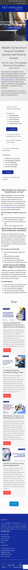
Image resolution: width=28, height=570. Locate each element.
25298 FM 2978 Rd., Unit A (8, 550)
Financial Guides (5, 535)
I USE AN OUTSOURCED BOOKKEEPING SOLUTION (13, 135)
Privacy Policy (4, 541)
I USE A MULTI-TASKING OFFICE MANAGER (11, 178)
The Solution (13, 129)
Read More (14, 504)
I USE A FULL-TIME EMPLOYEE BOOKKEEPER (10, 149)
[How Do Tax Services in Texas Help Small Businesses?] (14, 454)
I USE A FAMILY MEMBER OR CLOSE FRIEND (14, 141)
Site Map (21, 565)
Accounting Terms (5, 537)
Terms (3, 567)
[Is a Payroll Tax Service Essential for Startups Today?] (14, 361)
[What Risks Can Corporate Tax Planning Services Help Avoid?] (14, 407)
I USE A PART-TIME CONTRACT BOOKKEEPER (13, 108)
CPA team (13, 238)
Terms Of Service (5, 539)
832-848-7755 (8, 554)
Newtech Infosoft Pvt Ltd (20, 567)
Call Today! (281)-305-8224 (16, 1)
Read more (7, 350)
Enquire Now (21, 3)
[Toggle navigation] (24, 8)
